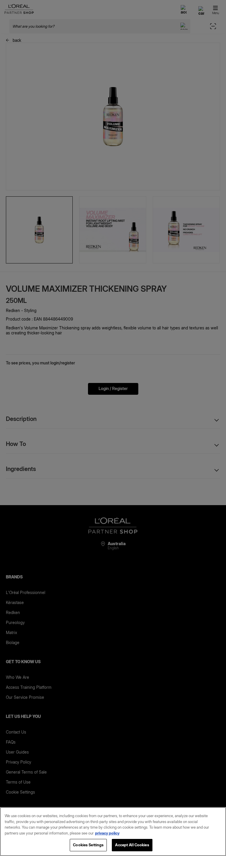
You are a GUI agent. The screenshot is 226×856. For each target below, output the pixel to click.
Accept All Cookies (132, 844)
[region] (113, 831)
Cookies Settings (88, 844)
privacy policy (107, 833)
